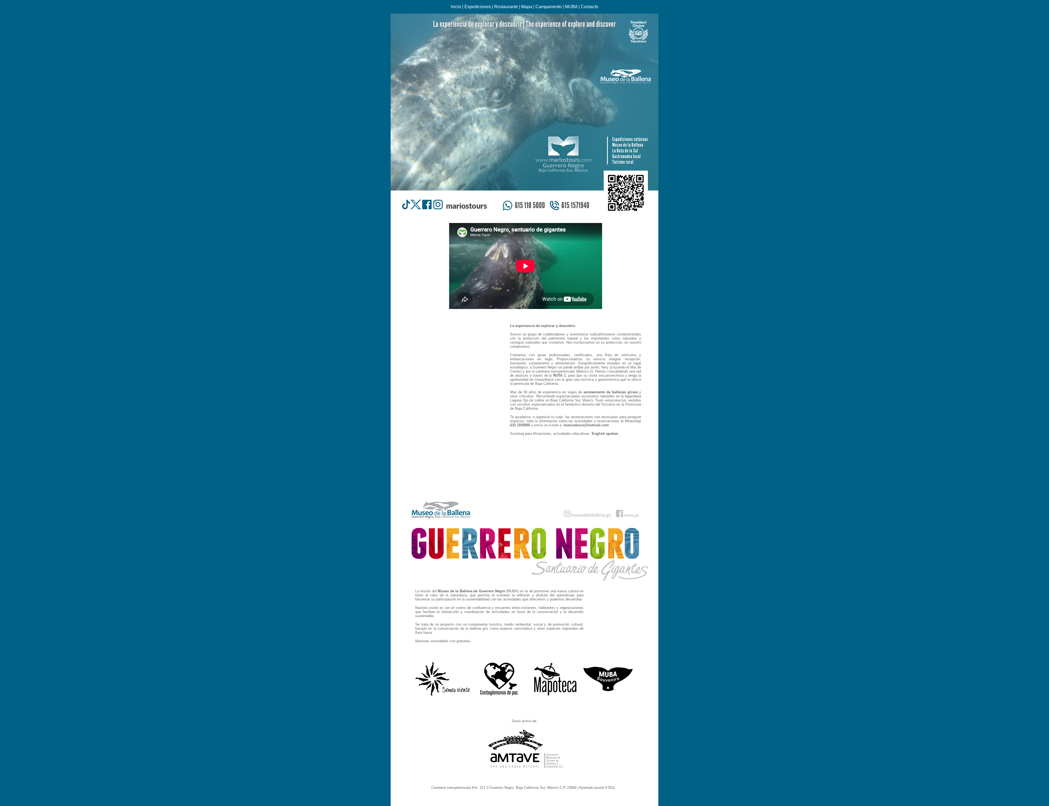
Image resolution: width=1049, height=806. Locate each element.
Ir (617, 788)
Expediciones (477, 6)
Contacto (589, 6)
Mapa (526, 6)
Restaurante (506, 6)
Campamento (548, 6)
